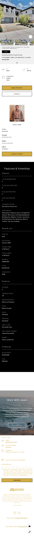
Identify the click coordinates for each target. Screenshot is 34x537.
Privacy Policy (23, 475)
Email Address (7, 464)
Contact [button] (17, 94)
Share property (17, 88)
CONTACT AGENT (17, 154)
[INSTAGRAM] (19, 512)
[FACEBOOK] (14, 512)
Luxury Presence (21, 518)
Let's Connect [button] (17, 425)
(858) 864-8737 (7, 137)
